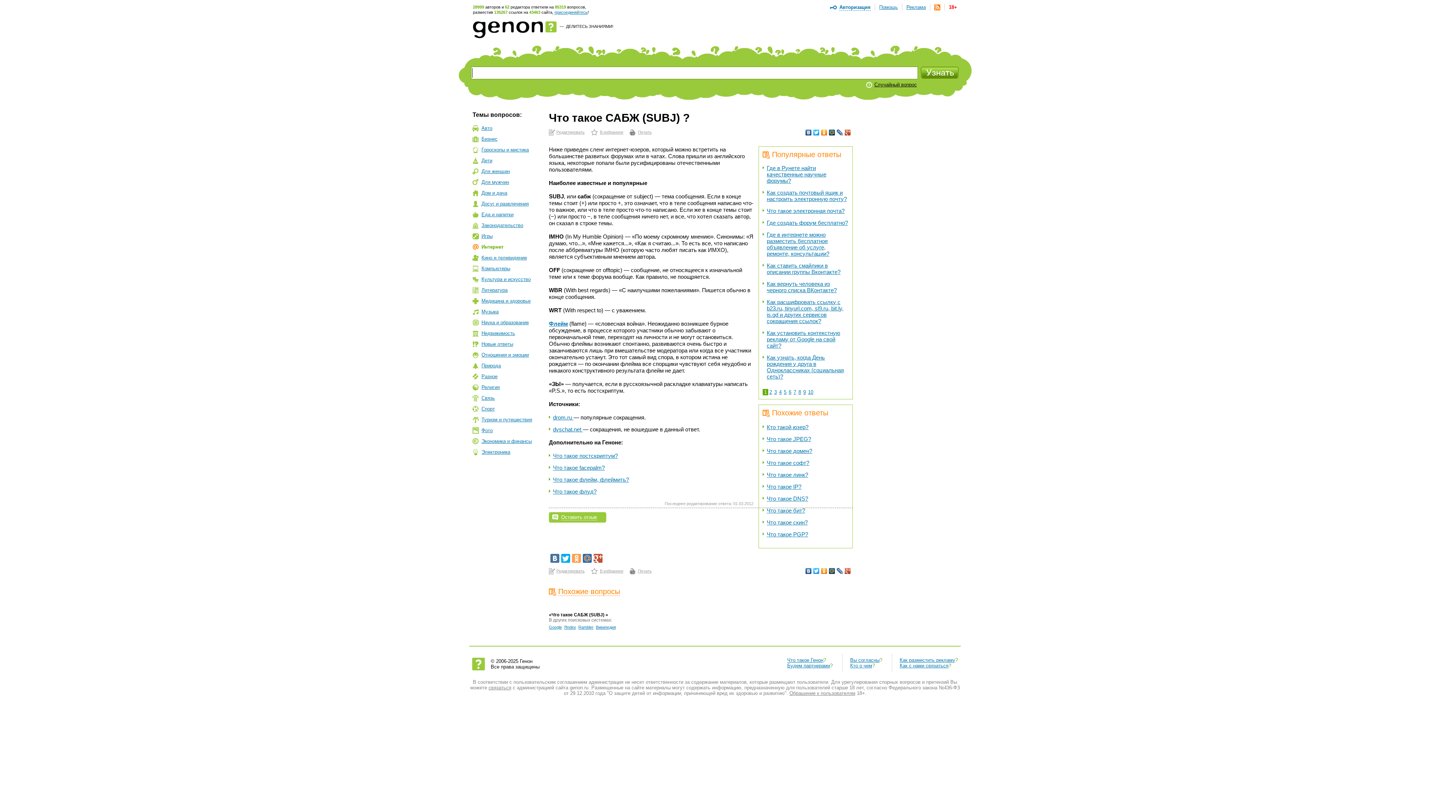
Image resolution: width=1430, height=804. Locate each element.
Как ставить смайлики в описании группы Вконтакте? (803, 268)
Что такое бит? (786, 510)
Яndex (570, 627)
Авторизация (855, 7)
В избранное (611, 132)
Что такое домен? (789, 451)
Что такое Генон (805, 660)
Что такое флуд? (575, 491)
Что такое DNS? (787, 498)
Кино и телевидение (504, 258)
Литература (495, 290)
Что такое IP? (784, 487)
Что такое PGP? (787, 534)
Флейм (558, 323)
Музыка (490, 312)
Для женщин (496, 171)
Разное (490, 376)
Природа (491, 365)
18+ (953, 7)
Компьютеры (496, 268)
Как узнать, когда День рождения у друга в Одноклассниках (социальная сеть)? (805, 367)
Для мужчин (495, 182)
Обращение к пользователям (822, 693)
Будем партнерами (808, 666)
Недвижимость (498, 333)
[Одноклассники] (824, 132)
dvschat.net (568, 429)
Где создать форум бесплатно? (807, 223)
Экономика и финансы (507, 441)
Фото (487, 430)
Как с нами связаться (924, 666)
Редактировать (570, 132)
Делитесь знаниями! (589, 26)
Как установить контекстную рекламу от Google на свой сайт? (803, 339)
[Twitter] (816, 132)
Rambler (586, 627)
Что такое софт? (788, 463)
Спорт (488, 409)
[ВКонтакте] (809, 132)
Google (555, 627)
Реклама (916, 7)
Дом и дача (494, 193)
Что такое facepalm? (579, 468)
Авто (487, 128)
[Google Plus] (848, 132)
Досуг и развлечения (505, 204)
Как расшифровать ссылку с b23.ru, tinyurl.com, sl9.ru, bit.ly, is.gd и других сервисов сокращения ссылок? (805, 311)
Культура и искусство (506, 279)
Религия (491, 387)
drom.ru (563, 417)
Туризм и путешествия (507, 419)
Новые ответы (497, 344)
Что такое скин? (787, 522)
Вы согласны (865, 660)
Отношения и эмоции (505, 355)
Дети (487, 160)
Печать (645, 132)
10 (810, 392)
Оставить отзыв (579, 517)
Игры (487, 236)
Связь (488, 398)
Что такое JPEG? (789, 439)
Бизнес (490, 139)
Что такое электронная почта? (806, 211)
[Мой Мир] (832, 132)
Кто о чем (861, 666)
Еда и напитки (498, 214)
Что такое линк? (787, 475)
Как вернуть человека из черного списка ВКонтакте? (802, 287)
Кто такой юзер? (787, 427)
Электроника (496, 452)
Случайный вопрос (895, 84)
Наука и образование (505, 322)
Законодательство (502, 225)
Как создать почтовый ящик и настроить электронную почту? (807, 195)
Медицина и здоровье (506, 301)
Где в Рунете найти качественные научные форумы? (796, 174)
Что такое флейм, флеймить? (591, 479)
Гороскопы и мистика (505, 150)
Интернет (492, 247)
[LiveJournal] (840, 132)
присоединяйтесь (571, 12)
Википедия (606, 627)
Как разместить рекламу (927, 660)
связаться (500, 687)
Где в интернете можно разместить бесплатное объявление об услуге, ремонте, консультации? (798, 244)
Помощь (888, 7)
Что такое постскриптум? (585, 456)
